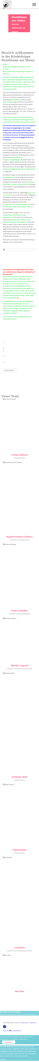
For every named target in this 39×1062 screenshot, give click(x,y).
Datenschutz (24, 1022)
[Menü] (33, 4)
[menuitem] (11, 1030)
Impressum (33, 1022)
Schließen (3, 1059)
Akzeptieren (9, 1042)
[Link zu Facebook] (4, 1026)
